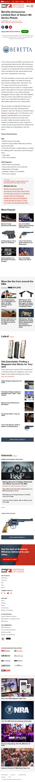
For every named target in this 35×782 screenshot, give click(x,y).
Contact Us (4, 580)
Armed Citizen (5, 608)
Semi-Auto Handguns (17, 22)
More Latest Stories (22, 439)
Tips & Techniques (9, 376)
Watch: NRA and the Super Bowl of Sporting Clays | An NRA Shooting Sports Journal (17, 490)
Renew (17, 1)
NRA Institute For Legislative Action (10, 619)
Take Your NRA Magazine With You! (13, 698)
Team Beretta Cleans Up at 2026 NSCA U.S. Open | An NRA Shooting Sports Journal (8, 303)
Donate (22, 1)
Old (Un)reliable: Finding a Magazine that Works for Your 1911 (17, 364)
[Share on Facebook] (3, 26)
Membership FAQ (5, 632)
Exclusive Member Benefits (8, 630)
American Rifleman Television (12, 459)
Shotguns (23, 486)
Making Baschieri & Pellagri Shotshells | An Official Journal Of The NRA (17, 483)
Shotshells (17, 486)
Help (2, 585)
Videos (3, 605)
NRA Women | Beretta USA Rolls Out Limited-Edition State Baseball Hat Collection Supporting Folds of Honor (26, 323)
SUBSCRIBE (10, 559)
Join (13, 1)
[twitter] (6, 26)
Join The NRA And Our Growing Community (16, 721)
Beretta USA (14, 113)
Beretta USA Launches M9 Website (15, 198)
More (11, 337)
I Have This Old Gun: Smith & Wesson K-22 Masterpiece (10, 425)
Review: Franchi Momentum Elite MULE (10, 403)
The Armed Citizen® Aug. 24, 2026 (10, 414)
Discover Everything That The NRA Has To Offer (15, 745)
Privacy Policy (4, 774)
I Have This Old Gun (8, 513)
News (2, 22)
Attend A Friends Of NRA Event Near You (15, 768)
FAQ (2, 583)
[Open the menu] (32, 6)
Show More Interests (21, 537)
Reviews (3, 603)
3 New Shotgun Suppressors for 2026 (11, 382)
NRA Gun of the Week (7, 610)
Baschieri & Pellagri (8, 486)
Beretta (9, 181)
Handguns (8, 22)
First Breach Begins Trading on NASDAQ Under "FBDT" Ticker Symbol (11, 393)
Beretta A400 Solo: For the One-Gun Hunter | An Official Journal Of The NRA (8, 321)
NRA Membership (6, 627)
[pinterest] (10, 26)
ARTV (2, 507)
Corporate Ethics (22, 774)
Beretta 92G (13, 183)
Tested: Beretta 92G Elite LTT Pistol (15, 200)
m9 (24, 183)
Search (3, 587)
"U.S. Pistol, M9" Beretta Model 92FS (16, 203)
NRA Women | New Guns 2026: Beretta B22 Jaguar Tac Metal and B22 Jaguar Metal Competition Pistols (26, 303)
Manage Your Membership (8, 634)
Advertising (4, 578)
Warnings (3, 777)
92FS (5, 181)
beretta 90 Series (16, 181)
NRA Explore (4, 621)
